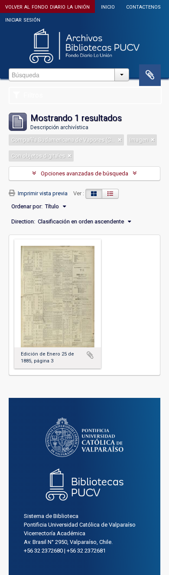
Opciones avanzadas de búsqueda (84, 173)
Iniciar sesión (22, 19)
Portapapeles (150, 75)
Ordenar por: (26, 206)
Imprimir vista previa (42, 193)
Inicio (108, 6)
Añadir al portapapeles (90, 355)
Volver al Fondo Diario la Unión (47, 6)
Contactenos (143, 6)
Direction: (23, 221)
